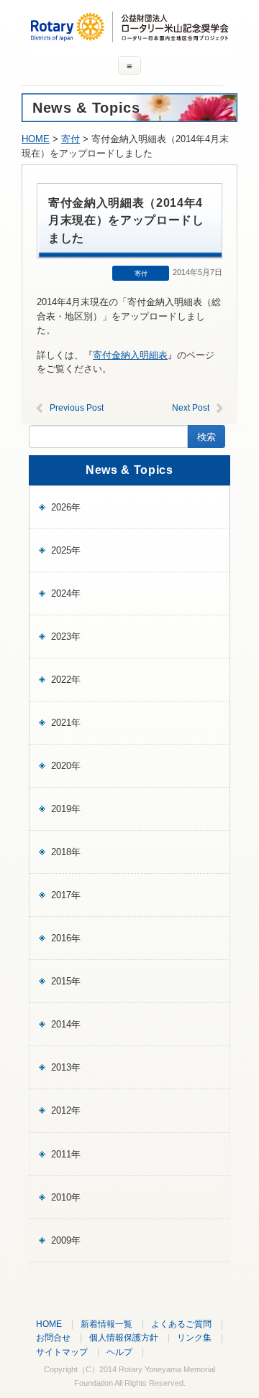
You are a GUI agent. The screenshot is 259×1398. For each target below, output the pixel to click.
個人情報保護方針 (123, 1337)
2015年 (66, 981)
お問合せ (53, 1337)
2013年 (66, 1067)
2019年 (66, 808)
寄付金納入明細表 (130, 355)
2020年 (66, 765)
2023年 (66, 636)
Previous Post (77, 408)
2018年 (66, 852)
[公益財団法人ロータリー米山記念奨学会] (129, 35)
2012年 (66, 1110)
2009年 (66, 1240)
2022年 (66, 679)
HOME (36, 139)
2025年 (66, 550)
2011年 (66, 1154)
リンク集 (194, 1337)
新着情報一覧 (106, 1323)
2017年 (66, 895)
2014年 (66, 1024)
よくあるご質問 (181, 1323)
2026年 (66, 507)
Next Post (190, 408)
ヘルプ (119, 1351)
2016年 (66, 938)
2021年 (66, 722)
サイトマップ (62, 1351)
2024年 (66, 593)
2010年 (66, 1197)
